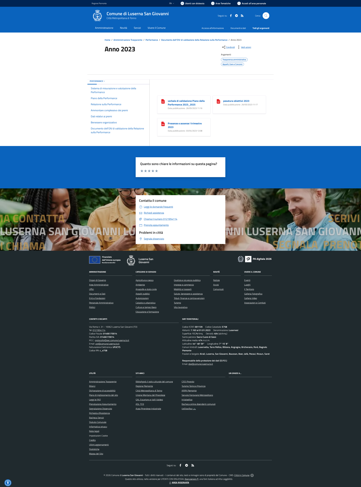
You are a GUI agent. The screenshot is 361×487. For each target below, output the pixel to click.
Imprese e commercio (184, 284)
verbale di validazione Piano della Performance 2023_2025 (186, 102)
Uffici (91, 289)
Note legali (94, 431)
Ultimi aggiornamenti (99, 444)
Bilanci (92, 386)
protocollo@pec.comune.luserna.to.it (112, 340)
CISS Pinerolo (188, 381)
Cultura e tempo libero (146, 307)
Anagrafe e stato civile (146, 289)
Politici (92, 307)
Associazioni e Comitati (255, 302)
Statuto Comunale (97, 422)
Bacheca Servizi (96, 417)
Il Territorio (249, 289)
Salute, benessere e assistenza (188, 293)
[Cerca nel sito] (266, 15)
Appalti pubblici (143, 293)
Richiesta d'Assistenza (99, 413)
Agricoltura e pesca (144, 280)
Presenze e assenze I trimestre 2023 (185, 125)
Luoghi (247, 284)
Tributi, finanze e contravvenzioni (189, 298)
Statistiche (94, 449)
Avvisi (216, 284)
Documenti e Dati (97, 293)
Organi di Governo (97, 280)
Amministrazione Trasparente (128, 40)
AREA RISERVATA (180, 482)
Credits (92, 440)
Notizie (216, 280)
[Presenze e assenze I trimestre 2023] (163, 124)
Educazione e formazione (147, 311)
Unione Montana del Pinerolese (150, 395)
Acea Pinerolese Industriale (148, 408)
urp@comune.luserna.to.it (107, 343)
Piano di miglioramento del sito (103, 395)
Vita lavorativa (180, 307)
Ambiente (140, 284)
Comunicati (218, 289)
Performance (152, 40)
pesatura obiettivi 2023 (236, 101)
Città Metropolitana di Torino (121, 18)
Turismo (177, 302)
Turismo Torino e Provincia (193, 386)
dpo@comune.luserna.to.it (200, 364)
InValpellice (187, 399)
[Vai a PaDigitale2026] (254, 258)
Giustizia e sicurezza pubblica (187, 280)
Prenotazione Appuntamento (102, 404)
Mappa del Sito (96, 453)
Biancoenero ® (191, 479)
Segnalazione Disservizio (100, 408)
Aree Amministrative (98, 284)
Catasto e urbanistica (145, 302)
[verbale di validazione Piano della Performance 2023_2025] (163, 101)
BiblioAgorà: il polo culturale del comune (154, 381)
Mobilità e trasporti (182, 289)
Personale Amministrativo (101, 302)
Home (107, 40)
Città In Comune (241, 475)
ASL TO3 (140, 404)
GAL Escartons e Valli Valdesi (149, 399)
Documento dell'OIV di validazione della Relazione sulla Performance (194, 40)
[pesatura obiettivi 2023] (218, 101)
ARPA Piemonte (189, 390)
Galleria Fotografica (253, 293)
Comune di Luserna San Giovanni (138, 13)
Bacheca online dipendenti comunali (198, 404)
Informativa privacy (98, 426)
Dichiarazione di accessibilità (102, 390)
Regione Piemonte (99, 3)
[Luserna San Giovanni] (97, 15)
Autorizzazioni (142, 298)
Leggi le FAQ (95, 399)
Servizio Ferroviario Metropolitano (197, 395)
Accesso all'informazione (213, 28)
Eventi (247, 280)
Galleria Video (250, 298)
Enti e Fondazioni (97, 298)
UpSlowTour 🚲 (189, 408)
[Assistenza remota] (252, 475)
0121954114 (99, 330)
